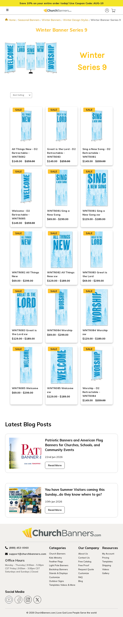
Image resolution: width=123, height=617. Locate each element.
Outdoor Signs (56, 581)
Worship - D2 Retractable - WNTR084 (91, 392)
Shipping (106, 565)
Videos (105, 569)
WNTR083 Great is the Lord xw (24, 332)
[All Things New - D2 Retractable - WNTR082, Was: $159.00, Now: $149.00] (26, 126)
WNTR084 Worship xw (95, 332)
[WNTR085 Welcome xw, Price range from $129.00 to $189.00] (61, 365)
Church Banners (57, 553)
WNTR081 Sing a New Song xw (93, 212)
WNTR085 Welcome (25, 388)
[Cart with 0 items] (113, 10)
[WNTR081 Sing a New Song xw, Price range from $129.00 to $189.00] (97, 188)
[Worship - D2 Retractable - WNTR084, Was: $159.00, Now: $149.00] (97, 365)
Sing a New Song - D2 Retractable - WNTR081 (96, 152)
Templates (107, 561)
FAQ (80, 577)
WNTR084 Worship (59, 330)
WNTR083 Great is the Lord (94, 274)
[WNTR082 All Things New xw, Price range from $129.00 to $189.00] (61, 249)
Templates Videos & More (62, 584)
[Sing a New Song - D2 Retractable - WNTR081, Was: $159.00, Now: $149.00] (97, 126)
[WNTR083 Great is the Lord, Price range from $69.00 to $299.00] (97, 249)
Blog (80, 581)
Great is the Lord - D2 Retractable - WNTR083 (61, 152)
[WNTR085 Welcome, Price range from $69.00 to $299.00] (26, 365)
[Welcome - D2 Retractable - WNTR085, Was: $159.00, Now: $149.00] (26, 188)
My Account (108, 553)
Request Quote (86, 569)
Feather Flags (56, 561)
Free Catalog (84, 561)
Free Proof (83, 565)
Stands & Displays (58, 573)
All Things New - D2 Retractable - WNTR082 (25, 152)
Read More (55, 465)
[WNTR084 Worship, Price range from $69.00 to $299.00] (61, 307)
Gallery (105, 573)
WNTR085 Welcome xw (60, 390)
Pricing (105, 557)
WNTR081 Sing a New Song (58, 212)
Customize (54, 577)
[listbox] (21, 95)
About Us (83, 553)
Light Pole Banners (58, 565)
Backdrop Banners (58, 569)
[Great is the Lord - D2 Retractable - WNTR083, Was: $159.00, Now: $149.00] (61, 126)
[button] (31, 58)
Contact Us (84, 557)
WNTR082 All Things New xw (60, 274)
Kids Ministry (55, 557)
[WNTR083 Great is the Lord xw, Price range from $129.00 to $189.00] (26, 307)
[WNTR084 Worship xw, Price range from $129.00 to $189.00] (97, 307)
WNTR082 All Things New (25, 274)
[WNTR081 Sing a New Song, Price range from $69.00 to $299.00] (61, 188)
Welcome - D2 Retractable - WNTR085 (21, 214)
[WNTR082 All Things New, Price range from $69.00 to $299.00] (26, 249)
